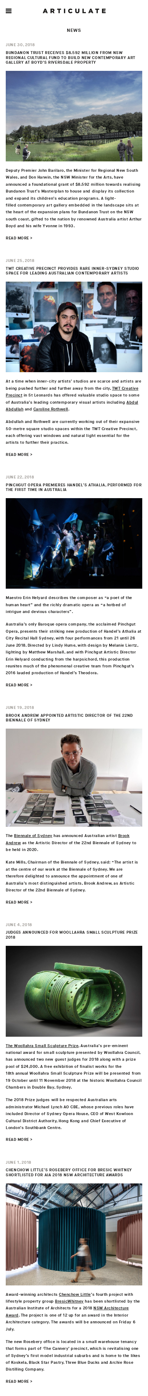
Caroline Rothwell (50, 409)
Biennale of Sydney (33, 835)
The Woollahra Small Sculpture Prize (42, 1046)
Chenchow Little (75, 1294)
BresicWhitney (69, 1301)
